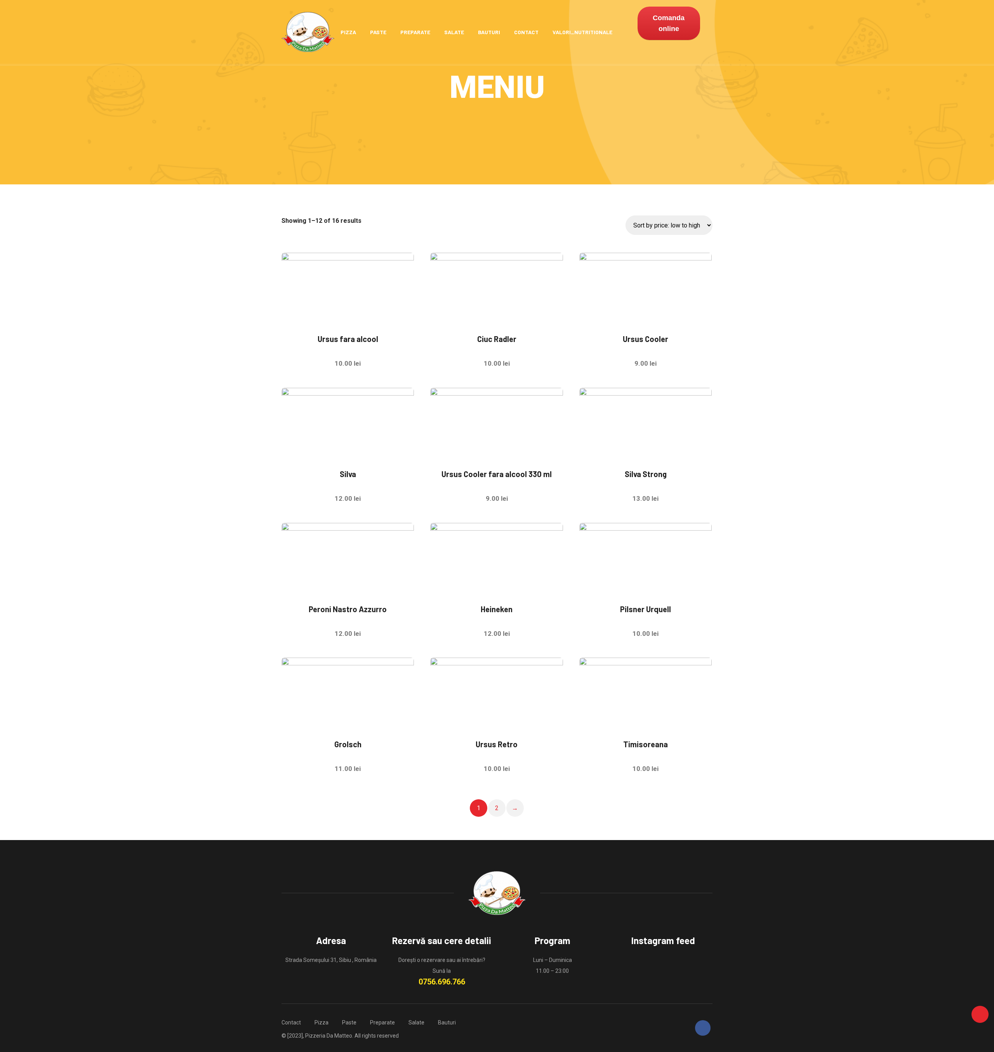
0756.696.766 (442, 981)
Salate (454, 32)
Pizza (348, 32)
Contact (526, 32)
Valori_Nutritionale (582, 32)
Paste (378, 32)
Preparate (415, 32)
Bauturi (489, 32)
